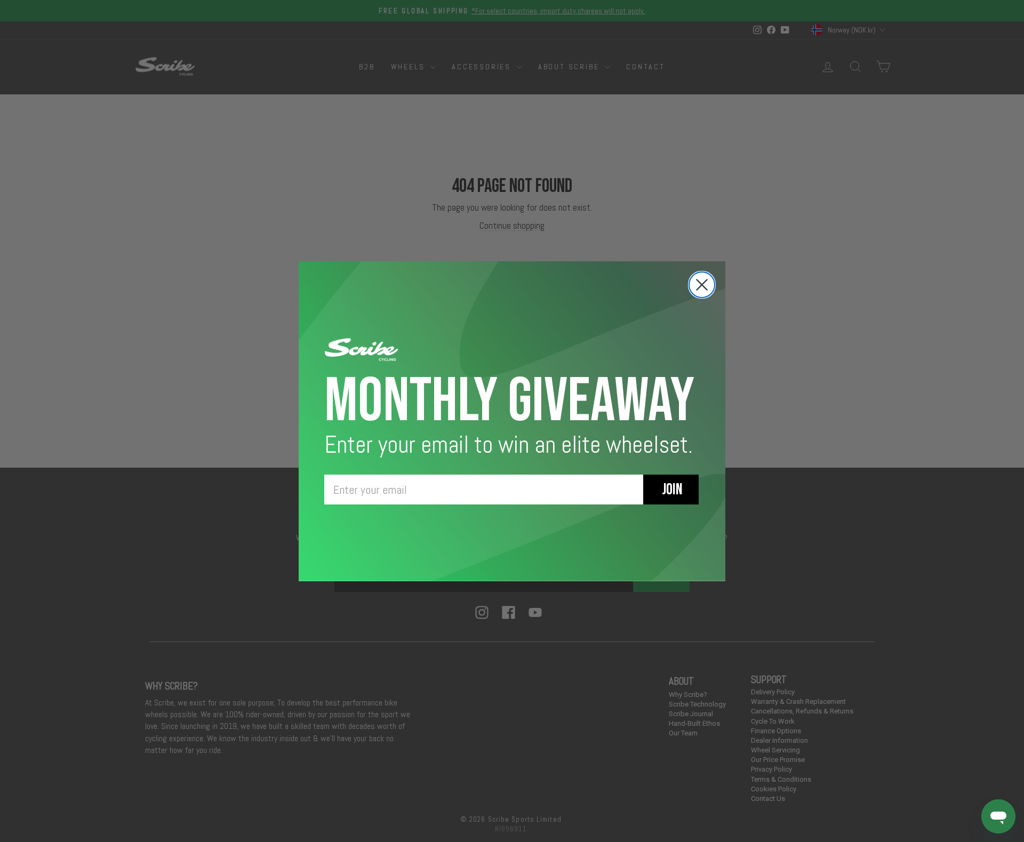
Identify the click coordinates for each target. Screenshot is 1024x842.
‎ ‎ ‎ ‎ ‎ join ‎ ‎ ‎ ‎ (671, 489)
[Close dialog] (702, 285)
